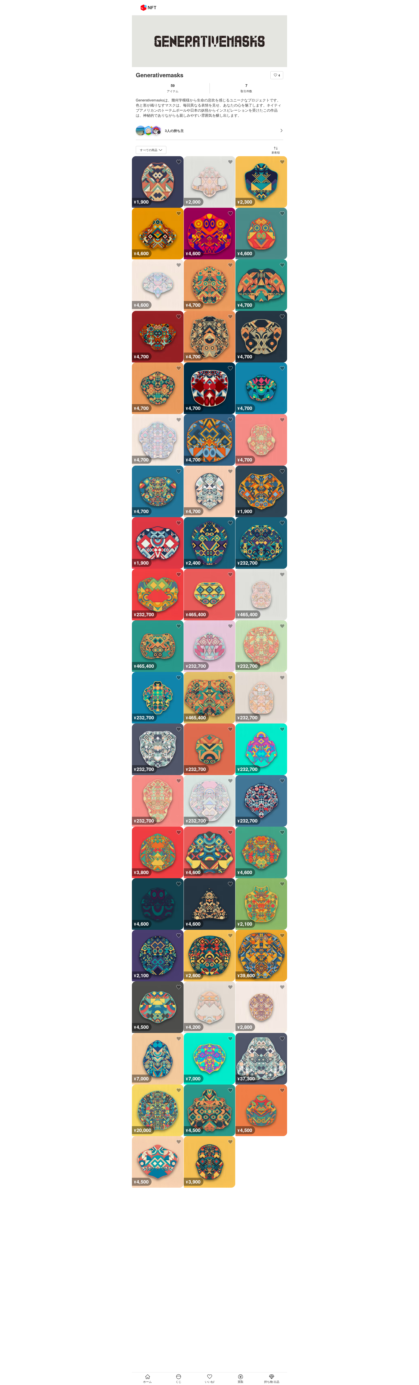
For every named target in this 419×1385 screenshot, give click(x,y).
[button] (277, 75)
